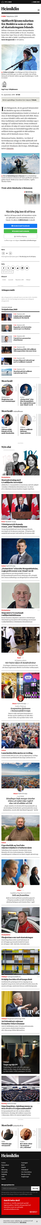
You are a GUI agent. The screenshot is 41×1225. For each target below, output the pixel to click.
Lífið (2, 1177)
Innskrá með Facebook (21, 226)
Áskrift (23, 1167)
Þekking (4, 1174)
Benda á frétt (25, 1174)
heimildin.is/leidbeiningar (28, 240)
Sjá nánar (23, 1222)
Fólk (2, 1167)
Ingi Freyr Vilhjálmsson (9, 89)
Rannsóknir (5, 1165)
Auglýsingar (25, 1177)
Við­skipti (28, 279)
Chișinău (9, 149)
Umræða (4, 1172)
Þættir (3, 1179)
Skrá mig (35, 1188)
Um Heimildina (26, 1172)
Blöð (23, 1165)
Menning (4, 1170)
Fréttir (3, 16)
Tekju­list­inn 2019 (19, 279)
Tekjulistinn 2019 (12, 16)
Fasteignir (24, 1163)
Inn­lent (4, 279)
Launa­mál (10, 279)
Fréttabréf (24, 1170)
